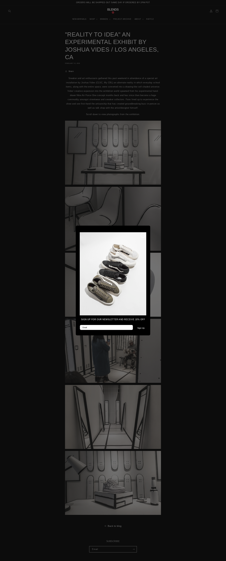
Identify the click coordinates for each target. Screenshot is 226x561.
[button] (113, 273)
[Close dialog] (143, 236)
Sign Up (141, 328)
